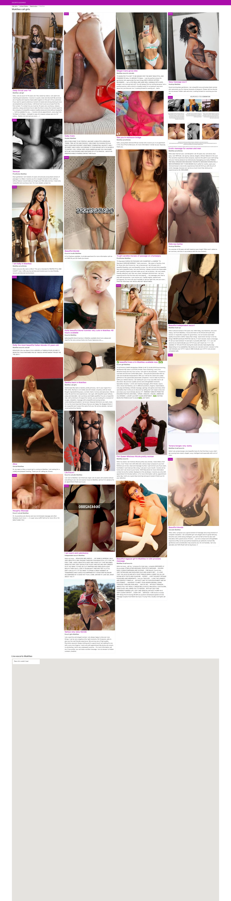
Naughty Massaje (20, 511)
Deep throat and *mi (22, 90)
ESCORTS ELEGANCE (19, 2)
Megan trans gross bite (127, 71)
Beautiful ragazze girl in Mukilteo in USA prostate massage (139, 560)
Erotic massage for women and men (185, 148)
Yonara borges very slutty (180, 446)
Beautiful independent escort (182, 325)
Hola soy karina (176, 244)
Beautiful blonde (72, 251)
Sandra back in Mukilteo (75, 382)
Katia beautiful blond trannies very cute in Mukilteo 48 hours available (89, 331)
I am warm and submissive (76, 553)
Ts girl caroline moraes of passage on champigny (139, 256)
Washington (33, 6)
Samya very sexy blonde (76, 632)
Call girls (15, 6)
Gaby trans (70, 136)
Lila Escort (69, 472)
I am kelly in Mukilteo (22, 263)
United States (23, 6)
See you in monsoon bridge (129, 137)
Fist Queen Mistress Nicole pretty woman (135, 456)
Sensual (16, 171)
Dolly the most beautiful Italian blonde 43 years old (36, 345)
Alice (15, 464)
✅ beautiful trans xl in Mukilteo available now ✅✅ (140, 362)
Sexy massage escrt (178, 82)
